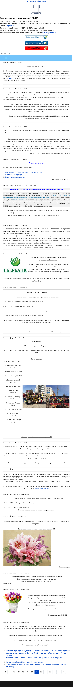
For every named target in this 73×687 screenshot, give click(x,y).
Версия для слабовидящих (36, 1)
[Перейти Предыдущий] (10, 672)
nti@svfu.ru (10, 26)
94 (45, 672)
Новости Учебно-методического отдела (15, 185)
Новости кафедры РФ (9, 516)
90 (28, 672)
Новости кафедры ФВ (9, 338)
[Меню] (6, 58)
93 (41, 672)
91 (32, 672)
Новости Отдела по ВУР (10, 89)
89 (23, 672)
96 (54, 672)
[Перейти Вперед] (59, 672)
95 (50, 672)
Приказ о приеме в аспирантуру (15, 177)
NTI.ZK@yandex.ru (49, 33)
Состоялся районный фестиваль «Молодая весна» (24, 662)
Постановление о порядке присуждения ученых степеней (23, 172)
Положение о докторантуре (13, 174)
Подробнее (7, 583)
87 (14, 672)
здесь (10, 78)
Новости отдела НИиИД (10, 159)
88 (19, 672)
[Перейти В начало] (5, 672)
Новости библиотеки (9, 62)
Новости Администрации (10, 225)
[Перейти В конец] (63, 672)
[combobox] (12, 53)
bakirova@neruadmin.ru (42, 488)
